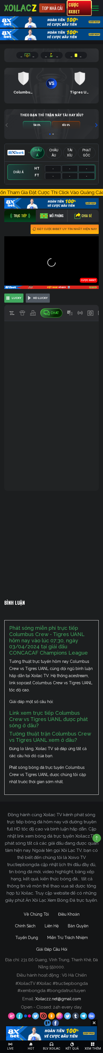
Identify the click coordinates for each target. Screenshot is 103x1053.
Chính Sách (25, 926)
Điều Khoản (69, 914)
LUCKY (16, 298)
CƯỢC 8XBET (74, 8)
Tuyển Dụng (26, 937)
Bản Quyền (78, 926)
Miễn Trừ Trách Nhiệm (67, 937)
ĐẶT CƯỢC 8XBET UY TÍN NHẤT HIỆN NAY (67, 229)
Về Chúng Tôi (36, 914)
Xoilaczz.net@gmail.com (58, 999)
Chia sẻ (87, 215)
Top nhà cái (52, 8)
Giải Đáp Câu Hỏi (51, 949)
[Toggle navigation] (95, 8)
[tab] (20, 216)
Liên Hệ (52, 926)
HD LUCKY (40, 298)
